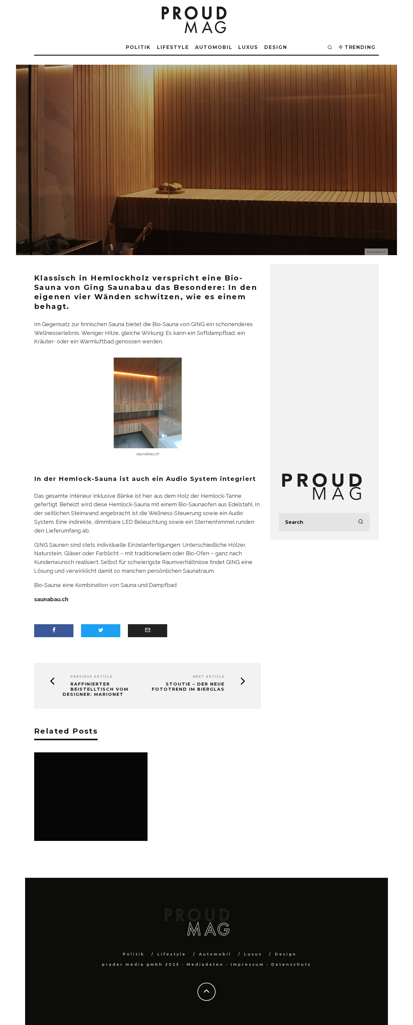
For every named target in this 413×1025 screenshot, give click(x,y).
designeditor (177, 174)
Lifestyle (173, 47)
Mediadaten (205, 964)
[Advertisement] (324, 364)
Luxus (248, 47)
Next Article (209, 677)
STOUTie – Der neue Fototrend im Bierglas (188, 687)
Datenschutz (291, 964)
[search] (361, 522)
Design (275, 47)
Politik (138, 47)
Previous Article (91, 677)
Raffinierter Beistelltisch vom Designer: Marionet (95, 689)
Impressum (247, 964)
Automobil (213, 47)
